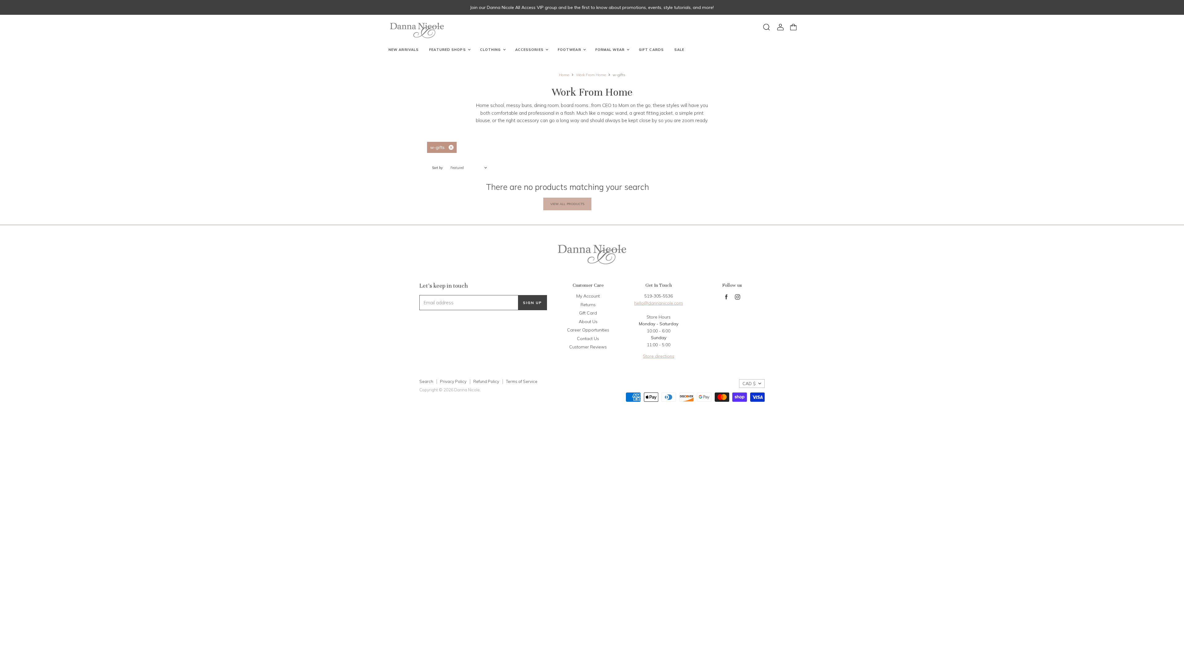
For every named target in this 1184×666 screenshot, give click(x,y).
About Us (588, 321)
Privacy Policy (453, 381)
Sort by (437, 168)
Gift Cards (651, 49)
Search (426, 381)
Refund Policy (486, 381)
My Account (588, 296)
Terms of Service (521, 381)
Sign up (532, 302)
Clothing (491, 49)
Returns (588, 304)
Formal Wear (610, 49)
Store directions (658, 356)
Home (564, 75)
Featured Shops (448, 49)
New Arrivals (403, 49)
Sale (679, 49)
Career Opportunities (588, 330)
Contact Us (588, 338)
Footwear (570, 49)
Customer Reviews (588, 347)
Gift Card (588, 313)
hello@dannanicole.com (658, 303)
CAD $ (749, 383)
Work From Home (591, 75)
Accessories (530, 49)
